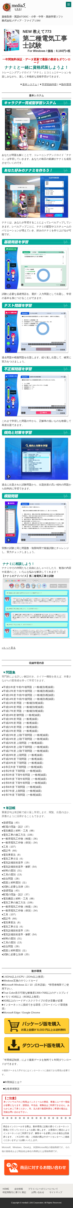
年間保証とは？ (13, 1082)
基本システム (29, 84)
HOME (6, 1189)
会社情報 (18, 1189)
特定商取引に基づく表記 (14, 1192)
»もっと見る (9, 647)
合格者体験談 (12, 1088)
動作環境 (66, 84)
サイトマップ (55, 1192)
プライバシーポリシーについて (43, 1189)
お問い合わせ (37, 1192)
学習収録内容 (49, 84)
